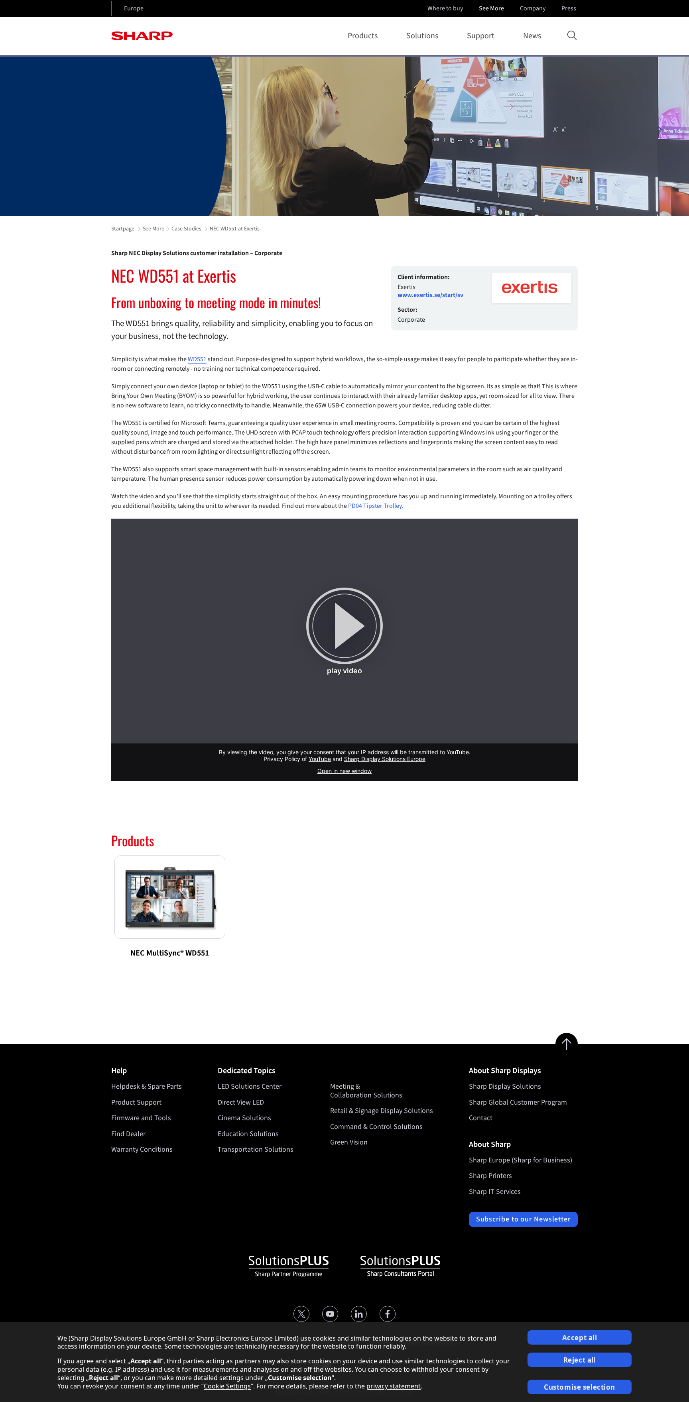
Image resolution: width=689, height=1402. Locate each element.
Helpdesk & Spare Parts (146, 1086)
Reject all (579, 1360)
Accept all (579, 1337)
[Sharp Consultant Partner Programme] (400, 1266)
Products (363, 35)
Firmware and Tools (141, 1118)
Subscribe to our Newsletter (523, 1219)
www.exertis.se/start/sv (430, 295)
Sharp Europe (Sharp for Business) (520, 1160)
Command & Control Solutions (376, 1127)
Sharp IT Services (495, 1192)
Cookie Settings (227, 1386)
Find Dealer (128, 1134)
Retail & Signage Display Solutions (381, 1111)
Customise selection (579, 1387)
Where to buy (445, 8)
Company (532, 8)
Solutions (422, 35)
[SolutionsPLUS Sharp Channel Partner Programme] (289, 1266)
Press (568, 8)
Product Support (136, 1102)
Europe (134, 8)
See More (491, 8)
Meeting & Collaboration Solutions (366, 1090)
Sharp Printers (490, 1176)
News (532, 35)
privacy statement (393, 1386)
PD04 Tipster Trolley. (375, 505)
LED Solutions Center (250, 1086)
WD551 (197, 359)
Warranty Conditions (142, 1149)
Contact (480, 1118)
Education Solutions (248, 1134)
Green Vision (349, 1142)
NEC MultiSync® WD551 (169, 953)
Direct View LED (241, 1102)
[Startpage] (142, 35)
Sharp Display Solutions (505, 1086)
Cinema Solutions (244, 1118)
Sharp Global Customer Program (518, 1102)
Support (480, 35)
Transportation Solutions (255, 1149)
